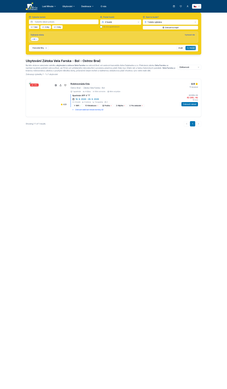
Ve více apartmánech (111, 27)
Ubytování (67, 6)
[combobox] (189, 67)
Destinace (86, 6)
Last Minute (47, 6)
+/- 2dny (45, 27)
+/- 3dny (57, 27)
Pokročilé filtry (38, 48)
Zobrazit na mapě (172, 28)
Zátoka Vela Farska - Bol (94, 88)
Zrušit (180, 48)
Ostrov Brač (76, 88)
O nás (103, 6)
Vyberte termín (39, 17)
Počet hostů (108, 17)
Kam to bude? (152, 17)
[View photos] (56, 85)
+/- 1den (34, 27)
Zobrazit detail (189, 104)
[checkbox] (101, 27)
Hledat (192, 48)
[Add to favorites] (65, 85)
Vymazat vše (190, 35)
